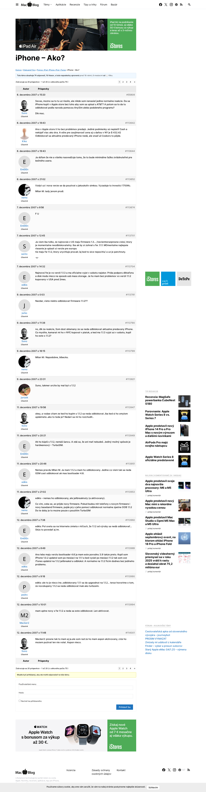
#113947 (130, 407)
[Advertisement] (167, 337)
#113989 (130, 548)
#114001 (130, 632)
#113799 (130, 351)
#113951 (130, 463)
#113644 (130, 151)
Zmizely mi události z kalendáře (163, 642)
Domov (19, 70)
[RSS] (181, 4)
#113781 (130, 294)
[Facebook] (160, 4)
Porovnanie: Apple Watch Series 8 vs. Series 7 (157, 415)
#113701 (130, 235)
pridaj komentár (154, 495)
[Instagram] (171, 4)
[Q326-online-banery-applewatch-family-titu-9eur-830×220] (76, 735)
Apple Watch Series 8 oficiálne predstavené (159, 458)
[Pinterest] (176, 4)
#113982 (130, 520)
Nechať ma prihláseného (31, 701)
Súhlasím (153, 787)
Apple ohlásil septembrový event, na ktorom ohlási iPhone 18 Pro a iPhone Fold (160, 539)
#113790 (130, 322)
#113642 (130, 122)
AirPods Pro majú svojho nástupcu (156, 444)
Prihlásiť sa (124, 707)
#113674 (130, 207)
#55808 (130, 94)
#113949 (130, 435)
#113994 (130, 604)
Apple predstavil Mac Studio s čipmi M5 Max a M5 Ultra (160, 521)
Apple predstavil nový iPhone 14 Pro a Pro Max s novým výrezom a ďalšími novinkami (160, 431)
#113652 (130, 179)
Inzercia (71, 770)
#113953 (130, 491)
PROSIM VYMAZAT (155, 638)
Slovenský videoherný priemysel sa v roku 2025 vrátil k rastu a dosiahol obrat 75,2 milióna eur (160, 560)
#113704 (130, 266)
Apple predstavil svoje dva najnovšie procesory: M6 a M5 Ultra (160, 486)
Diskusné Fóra (29, 70)
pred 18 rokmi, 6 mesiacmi (91, 75)
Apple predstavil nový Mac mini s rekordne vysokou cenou (159, 504)
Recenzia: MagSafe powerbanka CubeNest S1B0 (160, 400)
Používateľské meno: (27, 684)
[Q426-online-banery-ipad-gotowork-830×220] (76, 34)
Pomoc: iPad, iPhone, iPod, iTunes (51, 70)
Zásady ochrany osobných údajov (101, 772)
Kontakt (121, 770)
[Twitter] (165, 4)
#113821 (130, 379)
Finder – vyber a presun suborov (163, 646)
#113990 (130, 576)
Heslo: (21, 693)
